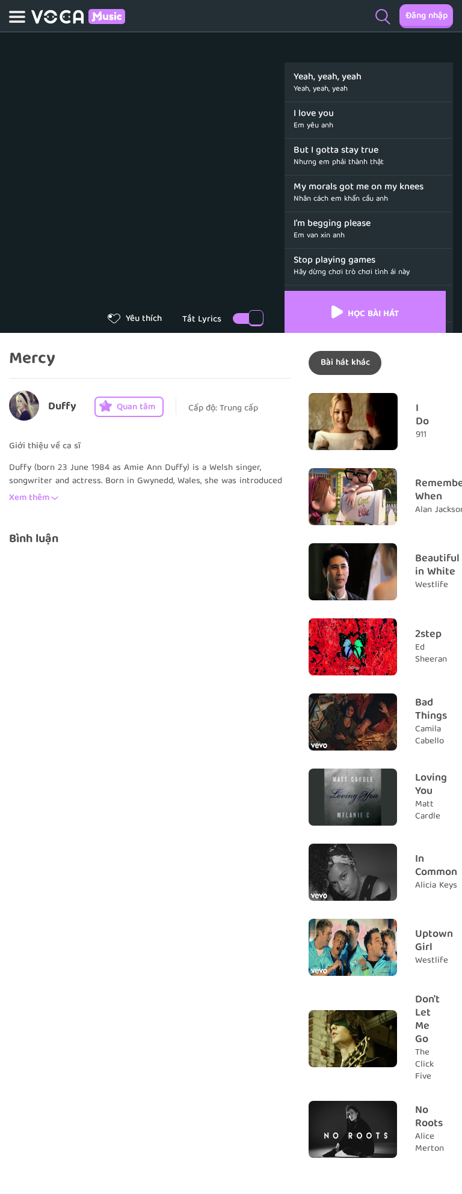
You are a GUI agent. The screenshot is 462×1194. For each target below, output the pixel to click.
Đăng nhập (426, 16)
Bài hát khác (345, 363)
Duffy (62, 407)
